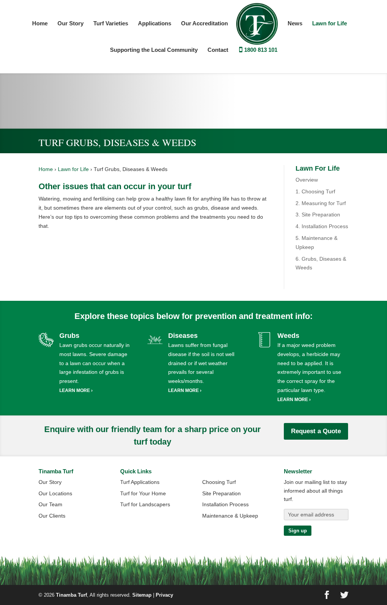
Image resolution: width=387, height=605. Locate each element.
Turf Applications (139, 482)
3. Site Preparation (318, 215)
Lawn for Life (329, 23)
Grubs (69, 335)
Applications (154, 23)
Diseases (183, 335)
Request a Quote (316, 431)
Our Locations (55, 493)
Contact (217, 50)
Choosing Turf (219, 482)
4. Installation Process (322, 226)
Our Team (50, 504)
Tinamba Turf (71, 595)
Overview (307, 180)
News (295, 23)
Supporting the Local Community (154, 50)
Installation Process (225, 504)
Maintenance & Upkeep (230, 516)
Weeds (288, 335)
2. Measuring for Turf (321, 203)
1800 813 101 (260, 50)
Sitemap (142, 595)
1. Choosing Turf (315, 191)
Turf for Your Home (143, 493)
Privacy (164, 595)
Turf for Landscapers (145, 504)
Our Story (70, 23)
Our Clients (52, 516)
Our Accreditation (204, 23)
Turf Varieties (110, 23)
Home (40, 23)
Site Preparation (221, 493)
